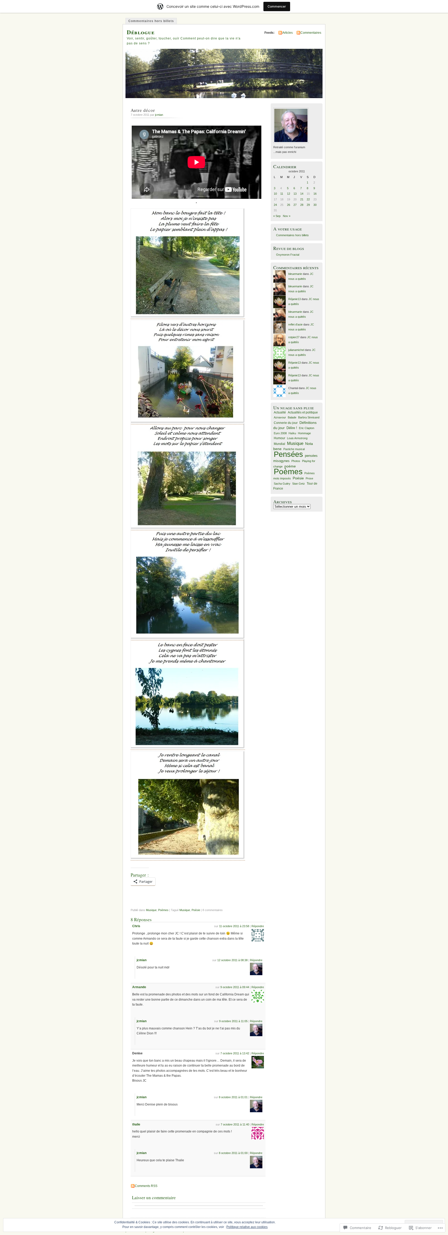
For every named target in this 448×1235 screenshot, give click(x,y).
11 (281, 193)
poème (290, 466)
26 (288, 204)
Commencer (277, 6)
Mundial (279, 444)
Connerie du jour (286, 422)
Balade (292, 417)
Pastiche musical (294, 449)
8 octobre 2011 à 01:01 (233, 1097)
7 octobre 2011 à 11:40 (235, 1124)
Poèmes (163, 910)
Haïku (292, 433)
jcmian (159, 114)
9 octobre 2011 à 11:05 (233, 1021)
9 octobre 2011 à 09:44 (234, 987)
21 (301, 199)
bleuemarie (295, 273)
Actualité (280, 412)
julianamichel (296, 349)
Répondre (257, 926)
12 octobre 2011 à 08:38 (232, 960)
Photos (295, 461)
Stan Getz (298, 483)
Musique (151, 910)
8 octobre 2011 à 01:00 (233, 1153)
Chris (136, 926)
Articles (287, 33)
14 (301, 193)
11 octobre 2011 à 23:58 (234, 926)
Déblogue (141, 32)
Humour (279, 438)
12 (288, 193)
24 (275, 204)
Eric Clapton (306, 428)
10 (275, 193)
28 (301, 204)
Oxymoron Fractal (287, 254)
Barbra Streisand (308, 417)
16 (315, 193)
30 (315, 204)
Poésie (196, 910)
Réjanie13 (294, 299)
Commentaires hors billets (151, 21)
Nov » (286, 216)
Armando (139, 987)
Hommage (304, 433)
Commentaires (310, 33)
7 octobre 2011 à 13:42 (234, 1053)
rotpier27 (293, 337)
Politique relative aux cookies (247, 1227)
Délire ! (291, 428)
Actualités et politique (303, 412)
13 (295, 193)
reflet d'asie (295, 324)
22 (308, 199)
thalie (136, 1124)
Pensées (288, 454)
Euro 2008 (280, 433)
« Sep (277, 216)
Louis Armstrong (297, 438)
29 (308, 204)
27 (295, 204)
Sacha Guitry (282, 483)
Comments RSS (146, 1186)
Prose (309, 478)
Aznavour (280, 417)
